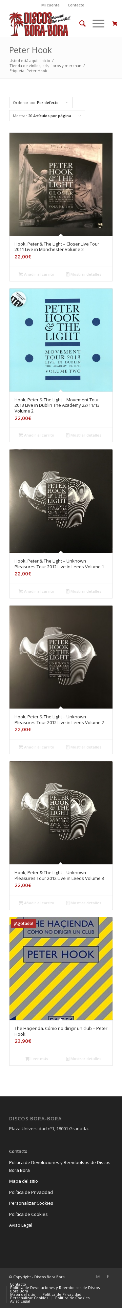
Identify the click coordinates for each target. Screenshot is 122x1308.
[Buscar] (79, 23)
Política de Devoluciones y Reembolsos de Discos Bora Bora (59, 1166)
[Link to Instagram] (98, 1276)
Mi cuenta (50, 4)
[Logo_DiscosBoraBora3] (50, 23)
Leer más (38, 1058)
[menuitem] (50, 5)
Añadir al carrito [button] (38, 274)
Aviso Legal (20, 1225)
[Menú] (95, 23)
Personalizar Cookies (31, 1203)
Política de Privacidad (31, 1192)
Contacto (76, 4)
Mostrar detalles (85, 274)
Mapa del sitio (23, 1181)
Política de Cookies (28, 1214)
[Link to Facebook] (108, 1276)
